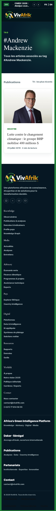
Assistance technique (14, 283)
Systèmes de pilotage (14, 332)
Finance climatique (12, 274)
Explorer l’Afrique (11, 300)
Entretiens (8, 254)
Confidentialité (10, 506)
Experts (7, 287)
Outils (6, 357)
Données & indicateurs (14, 225)
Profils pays (9, 229)
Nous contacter (11, 398)
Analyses (8, 250)
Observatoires (10, 217)
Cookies (44, 506)
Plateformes (9, 320)
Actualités (8, 246)
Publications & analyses (15, 221)
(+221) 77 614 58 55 (13, 407)
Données (8, 353)
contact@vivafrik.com (14, 403)
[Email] (25, 200)
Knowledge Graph (12, 233)
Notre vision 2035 (12, 377)
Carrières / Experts (12, 386)
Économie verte (11, 270)
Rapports (8, 349)
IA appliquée (9, 328)
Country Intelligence (13, 304)
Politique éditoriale (12, 381)
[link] (6, 200)
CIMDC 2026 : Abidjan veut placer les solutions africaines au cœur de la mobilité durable (21, 4)
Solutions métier (11, 336)
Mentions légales (28, 499)
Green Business (10, 499)
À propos (8, 373)
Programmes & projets (14, 278)
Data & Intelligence (12, 324)
